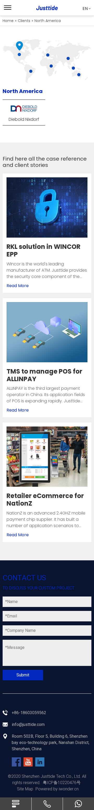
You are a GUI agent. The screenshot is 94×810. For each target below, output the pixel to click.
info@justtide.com (28, 724)
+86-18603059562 (29, 712)
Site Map (25, 788)
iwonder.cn (69, 788)
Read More (18, 286)
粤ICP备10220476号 (62, 782)
